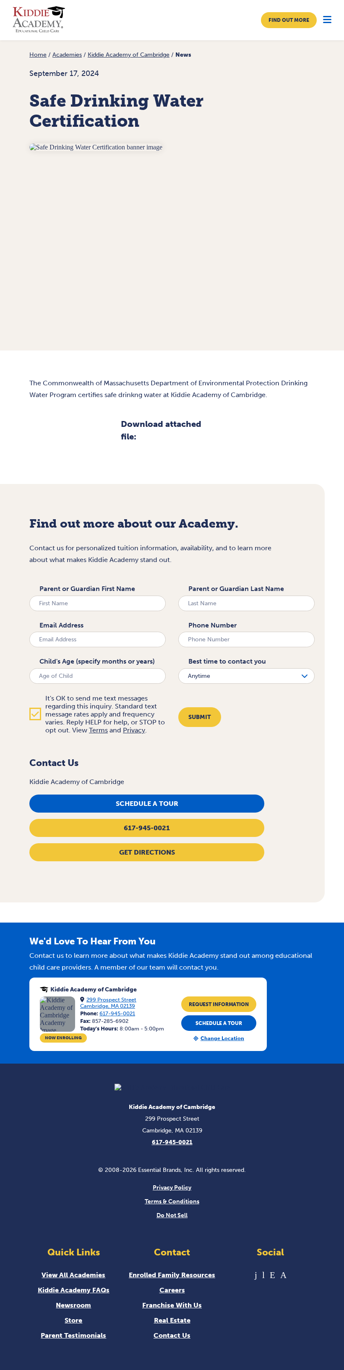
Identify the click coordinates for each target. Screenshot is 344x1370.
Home (38, 54)
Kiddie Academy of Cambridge (128, 54)
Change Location (222, 1038)
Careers (172, 1290)
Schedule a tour (147, 804)
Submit (199, 717)
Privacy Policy (172, 1187)
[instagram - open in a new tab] (283, 1275)
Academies (67, 54)
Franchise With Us (172, 1305)
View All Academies (73, 1275)
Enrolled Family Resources (172, 1275)
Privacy (134, 730)
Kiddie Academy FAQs (73, 1290)
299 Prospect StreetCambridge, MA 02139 (108, 1002)
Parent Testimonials (73, 1335)
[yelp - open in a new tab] (272, 1275)
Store (73, 1320)
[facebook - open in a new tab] (256, 1275)
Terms (98, 730)
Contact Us (172, 1335)
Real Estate (172, 1320)
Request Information (219, 1004)
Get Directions (147, 852)
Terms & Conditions (172, 1201)
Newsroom (73, 1305)
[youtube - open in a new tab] (263, 1275)
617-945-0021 (147, 828)
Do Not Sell (172, 1215)
